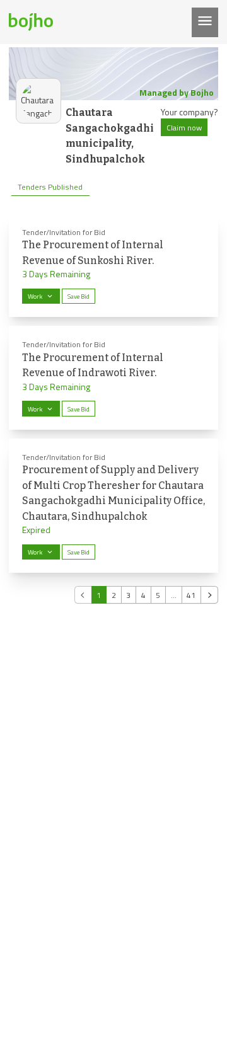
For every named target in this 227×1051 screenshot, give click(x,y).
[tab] (50, 187)
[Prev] (83, 595)
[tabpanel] (113, 408)
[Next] (209, 595)
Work (35, 296)
